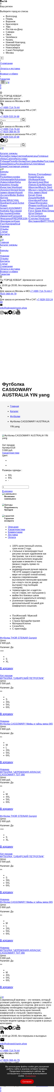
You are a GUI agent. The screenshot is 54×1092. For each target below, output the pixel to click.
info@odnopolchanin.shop (13, 308)
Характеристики (10, 453)
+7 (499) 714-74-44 (10, 129)
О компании (6, 266)
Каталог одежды (8, 245)
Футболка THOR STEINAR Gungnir (18, 638)
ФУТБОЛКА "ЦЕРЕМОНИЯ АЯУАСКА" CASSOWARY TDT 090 (20, 773)
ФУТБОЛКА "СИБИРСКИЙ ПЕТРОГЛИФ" (22, 678)
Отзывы (4, 258)
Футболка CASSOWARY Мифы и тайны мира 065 (26, 724)
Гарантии (5, 274)
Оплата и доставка (10, 269)
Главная (4, 242)
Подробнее (30, 1076)
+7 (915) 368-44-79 (10, 131)
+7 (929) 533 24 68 (9, 137)
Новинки (4, 256)
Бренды (4, 250)
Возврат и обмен (9, 271)
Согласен (27, 1081)
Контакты (5, 261)
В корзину (7, 491)
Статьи (3, 264)
